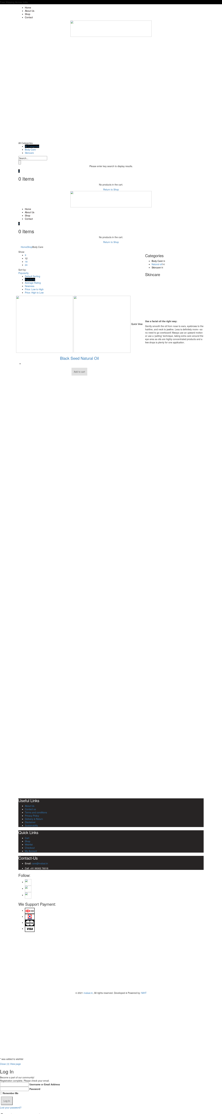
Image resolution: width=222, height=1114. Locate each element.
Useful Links (28, 800)
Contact (29, 17)
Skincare (29, 152)
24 (26, 264)
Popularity (30, 279)
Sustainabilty (31, 825)
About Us (29, 10)
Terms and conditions (36, 812)
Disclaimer (30, 822)
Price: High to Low (34, 292)
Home (28, 7)
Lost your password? (10, 1107)
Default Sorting (32, 276)
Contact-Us (28, 858)
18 (26, 261)
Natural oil (157, 264)
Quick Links (28, 832)
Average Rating (33, 282)
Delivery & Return (34, 819)
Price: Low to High (34, 289)
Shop (27, 14)
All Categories (32, 146)
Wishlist (29, 844)
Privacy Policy (32, 815)
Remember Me (10, 1093)
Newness (29, 286)
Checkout (30, 847)
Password (34, 1089)
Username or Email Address (44, 1084)
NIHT (144, 992)
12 (26, 258)
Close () (4, 1063)
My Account (31, 851)
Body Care (30, 149)
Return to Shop (111, 189)
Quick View (137, 323)
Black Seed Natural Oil (79, 358)
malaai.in (88, 992)
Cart (27, 838)
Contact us (30, 809)
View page (15, 1063)
